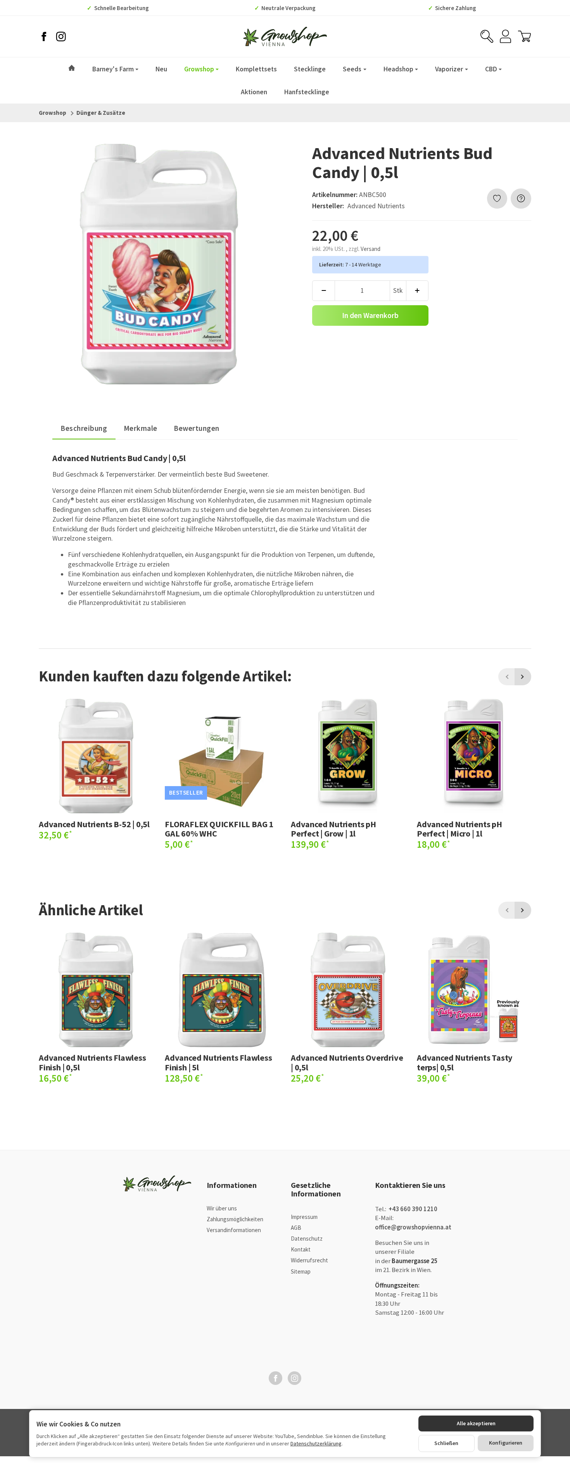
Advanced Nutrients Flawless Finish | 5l (218, 1062)
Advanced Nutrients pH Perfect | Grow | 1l (333, 828)
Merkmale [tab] (140, 428)
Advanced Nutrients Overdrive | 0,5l (347, 1062)
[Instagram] (61, 36)
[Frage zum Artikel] (521, 198)
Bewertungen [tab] (196, 428)
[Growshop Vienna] (285, 36)
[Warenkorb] (524, 36)
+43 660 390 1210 (412, 1209)
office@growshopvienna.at (413, 1227)
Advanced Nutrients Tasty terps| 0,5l (464, 1062)
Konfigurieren (505, 1442)
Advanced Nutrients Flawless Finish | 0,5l (92, 1062)
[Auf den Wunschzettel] (497, 198)
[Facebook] (44, 36)
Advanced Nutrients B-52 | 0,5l (94, 824)
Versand (370, 248)
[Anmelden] (505, 36)
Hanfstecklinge (306, 92)
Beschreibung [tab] (83, 428)
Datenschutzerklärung (316, 1443)
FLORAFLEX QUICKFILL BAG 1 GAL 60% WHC (219, 828)
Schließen (446, 1443)
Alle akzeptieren (476, 1423)
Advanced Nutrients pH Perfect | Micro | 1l (459, 828)
